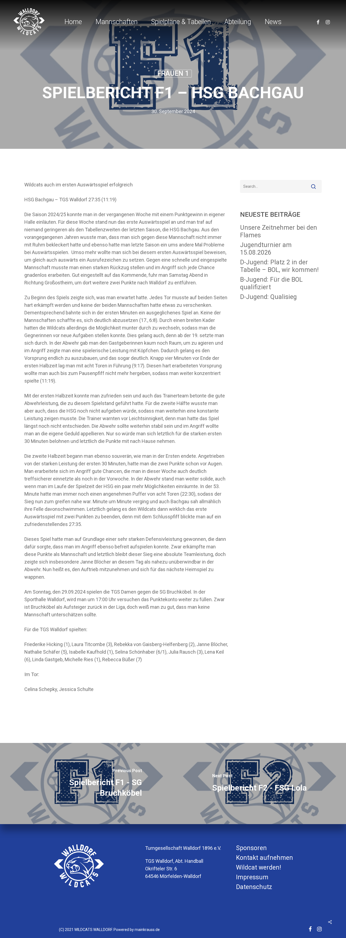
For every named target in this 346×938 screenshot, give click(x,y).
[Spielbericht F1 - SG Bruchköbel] (86, 783)
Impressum (252, 877)
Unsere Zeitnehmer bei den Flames (278, 231)
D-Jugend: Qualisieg (268, 297)
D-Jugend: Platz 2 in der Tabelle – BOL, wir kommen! (279, 266)
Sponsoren (251, 848)
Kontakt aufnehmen (264, 857)
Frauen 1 (173, 73)
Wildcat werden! (258, 867)
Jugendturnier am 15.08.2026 (266, 248)
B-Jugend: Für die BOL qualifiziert (271, 283)
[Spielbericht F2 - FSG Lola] (259, 783)
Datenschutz (254, 887)
